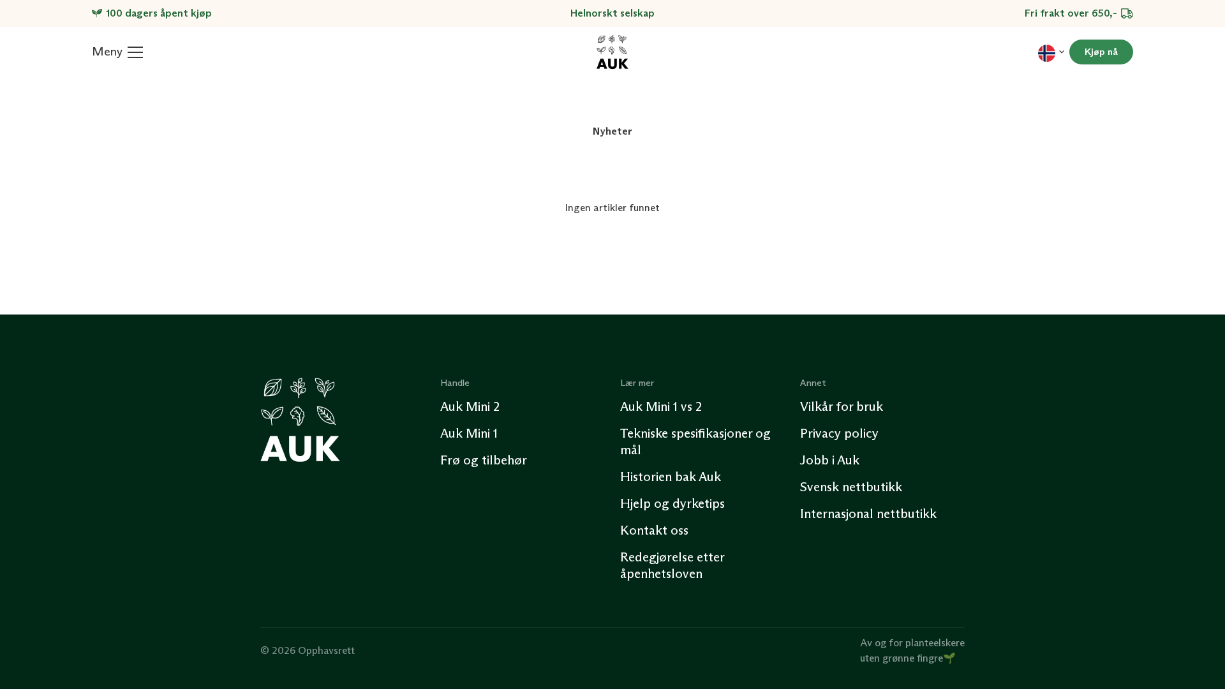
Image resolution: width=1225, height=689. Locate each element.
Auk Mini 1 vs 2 (661, 406)
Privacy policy (839, 433)
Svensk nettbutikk (851, 486)
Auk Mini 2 (470, 406)
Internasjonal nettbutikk (868, 513)
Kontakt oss (654, 530)
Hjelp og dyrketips (672, 503)
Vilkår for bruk (841, 406)
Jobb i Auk (829, 460)
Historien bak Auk (670, 476)
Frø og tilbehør (483, 460)
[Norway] (1051, 51)
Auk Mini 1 (469, 433)
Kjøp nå (1101, 51)
